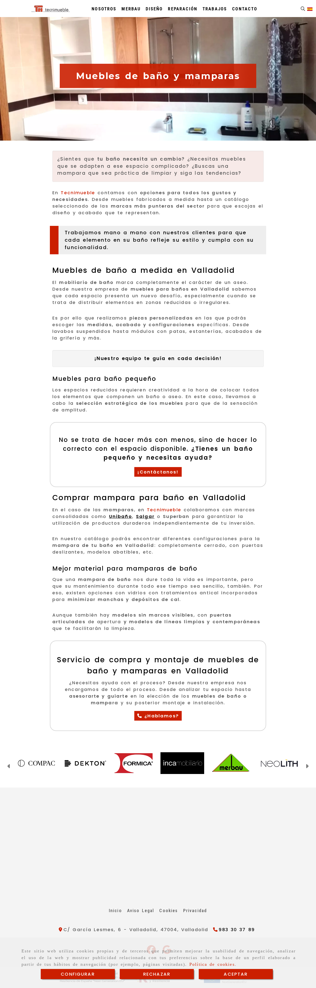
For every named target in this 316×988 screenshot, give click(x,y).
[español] (310, 9)
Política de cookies (212, 964)
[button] (9, 767)
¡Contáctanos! (157, 472)
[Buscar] (303, 8)
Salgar (145, 516)
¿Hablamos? (160, 716)
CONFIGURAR (78, 974)
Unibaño (120, 516)
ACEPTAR (236, 974)
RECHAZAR (156, 974)
